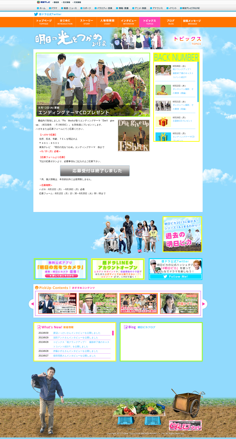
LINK (64, 234)
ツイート (132, 429)
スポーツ (86, 8)
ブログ (170, 22)
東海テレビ (43, 2)
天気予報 (77, 2)
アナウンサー (156, 8)
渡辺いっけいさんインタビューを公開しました (76, 333)
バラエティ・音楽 (103, 8)
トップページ (43, 22)
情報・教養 (122, 8)
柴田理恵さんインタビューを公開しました (74, 355)
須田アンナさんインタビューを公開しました (75, 337)
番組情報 (56, 2)
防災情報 (66, 2)
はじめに (65, 22)
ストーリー (86, 22)
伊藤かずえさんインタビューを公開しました (75, 351)
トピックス (149, 22)
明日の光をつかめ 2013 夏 (71, 38)
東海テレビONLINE (190, 8)
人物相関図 (107, 22)
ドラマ (53, 8)
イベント (172, 8)
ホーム (41, 8)
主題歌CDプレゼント (182, 121)
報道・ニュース (69, 8)
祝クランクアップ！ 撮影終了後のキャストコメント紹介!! (183, 73)
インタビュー (128, 22)
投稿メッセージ (191, 22)
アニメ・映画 (139, 8)
